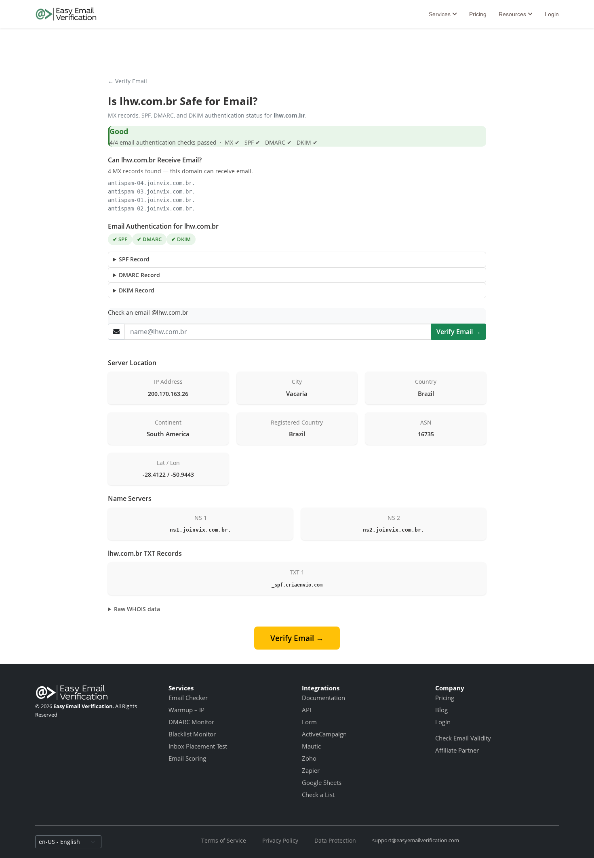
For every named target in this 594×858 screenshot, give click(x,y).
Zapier (311, 770)
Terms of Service (223, 840)
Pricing (478, 14)
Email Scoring (187, 758)
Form (309, 722)
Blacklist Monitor (192, 734)
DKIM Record (136, 290)
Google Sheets (321, 782)
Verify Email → (458, 331)
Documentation (323, 698)
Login (552, 14)
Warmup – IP (186, 710)
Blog (441, 710)
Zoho (309, 758)
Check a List (318, 795)
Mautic (311, 746)
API (306, 710)
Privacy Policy (280, 840)
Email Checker (188, 698)
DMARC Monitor (191, 722)
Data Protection (335, 840)
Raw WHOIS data (137, 609)
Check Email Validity (463, 738)
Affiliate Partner (457, 750)
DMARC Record (139, 275)
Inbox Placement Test (198, 746)
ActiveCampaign (324, 734)
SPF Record (134, 259)
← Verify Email (127, 81)
